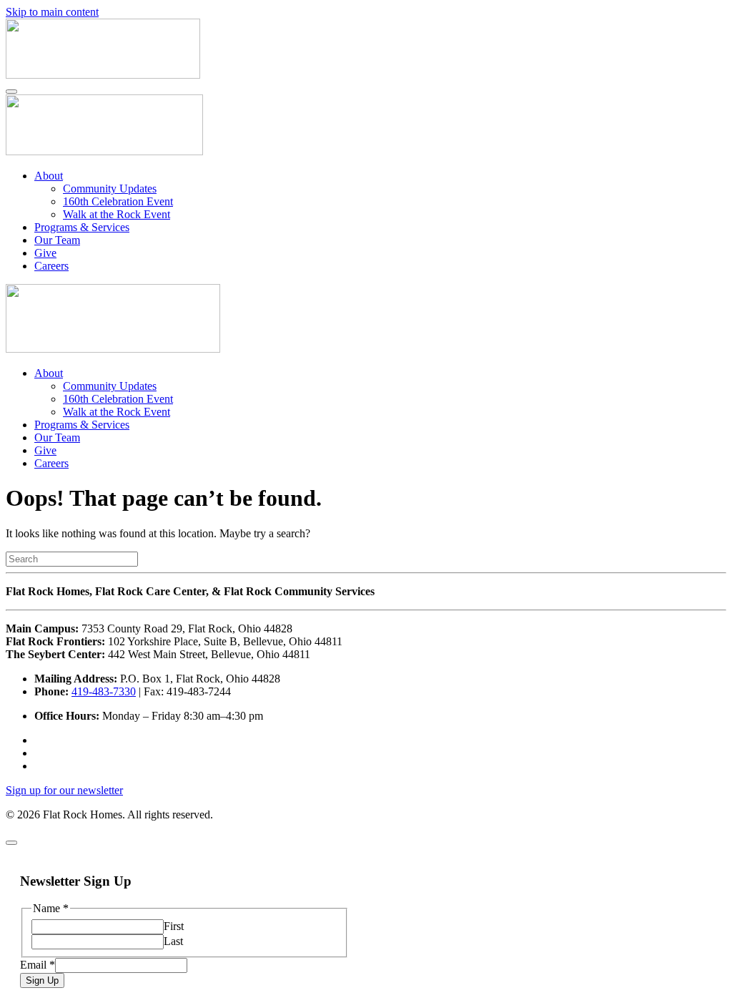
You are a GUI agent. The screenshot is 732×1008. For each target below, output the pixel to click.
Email (37, 965)
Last (173, 941)
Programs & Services (81, 227)
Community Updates (110, 188)
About (48, 176)
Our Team (57, 240)
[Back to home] (103, 75)
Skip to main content (52, 12)
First (174, 926)
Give (45, 253)
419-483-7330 (103, 691)
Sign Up (42, 980)
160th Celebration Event (118, 201)
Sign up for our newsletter (64, 790)
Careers (51, 266)
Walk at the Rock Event (116, 214)
